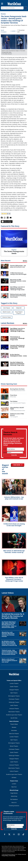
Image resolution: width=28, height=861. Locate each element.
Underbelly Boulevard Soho (17, 390)
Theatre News (14, 724)
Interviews (14, 730)
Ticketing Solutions (14, 805)
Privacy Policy (5, 855)
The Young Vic (14, 417)
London (13, 31)
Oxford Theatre (14, 771)
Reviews (3, 14)
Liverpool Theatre (14, 708)
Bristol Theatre (14, 746)
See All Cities (14, 718)
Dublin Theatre (14, 686)
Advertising (14, 796)
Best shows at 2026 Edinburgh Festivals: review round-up (14, 551)
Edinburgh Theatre (14, 702)
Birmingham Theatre (14, 696)
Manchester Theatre (14, 711)
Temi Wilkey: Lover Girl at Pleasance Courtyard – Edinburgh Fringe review (14, 579)
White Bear (13, 397)
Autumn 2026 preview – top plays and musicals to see (14, 498)
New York (14, 787)
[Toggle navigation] (1, 3)
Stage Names (14, 793)
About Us (14, 802)
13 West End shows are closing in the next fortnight (14, 525)
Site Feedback (14, 799)
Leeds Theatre (14, 705)
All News (14, 777)
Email (5, 449)
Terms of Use (12, 855)
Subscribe (14, 455)
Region (5, 452)
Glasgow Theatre (14, 689)
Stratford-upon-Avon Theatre (14, 715)
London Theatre (14, 683)
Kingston (14, 249)
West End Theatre (14, 733)
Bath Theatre (14, 693)
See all (25, 261)
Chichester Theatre (14, 699)
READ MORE (17, 465)
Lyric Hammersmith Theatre (17, 403)
